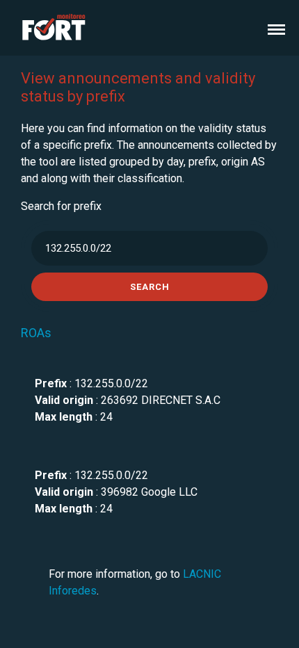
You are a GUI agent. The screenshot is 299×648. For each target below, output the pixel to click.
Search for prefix (61, 206)
